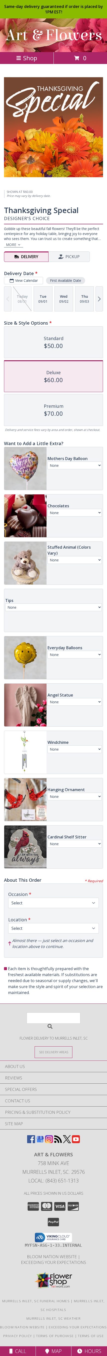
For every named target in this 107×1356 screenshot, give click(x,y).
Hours (91, 1351)
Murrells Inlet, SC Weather (53, 1318)
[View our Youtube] (76, 1141)
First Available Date (65, 280)
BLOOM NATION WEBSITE (52, 1256)
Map (55, 1351)
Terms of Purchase (55, 1336)
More (11, 244)
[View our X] (67, 1141)
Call (19, 1351)
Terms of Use (91, 1336)
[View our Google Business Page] (40, 1141)
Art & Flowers (53, 35)
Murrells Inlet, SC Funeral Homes (36, 1301)
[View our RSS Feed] (58, 1141)
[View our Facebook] (31, 1141)
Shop (30, 58)
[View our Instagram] (49, 1141)
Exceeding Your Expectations (53, 1262)
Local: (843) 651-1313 (53, 1180)
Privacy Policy (17, 1336)
